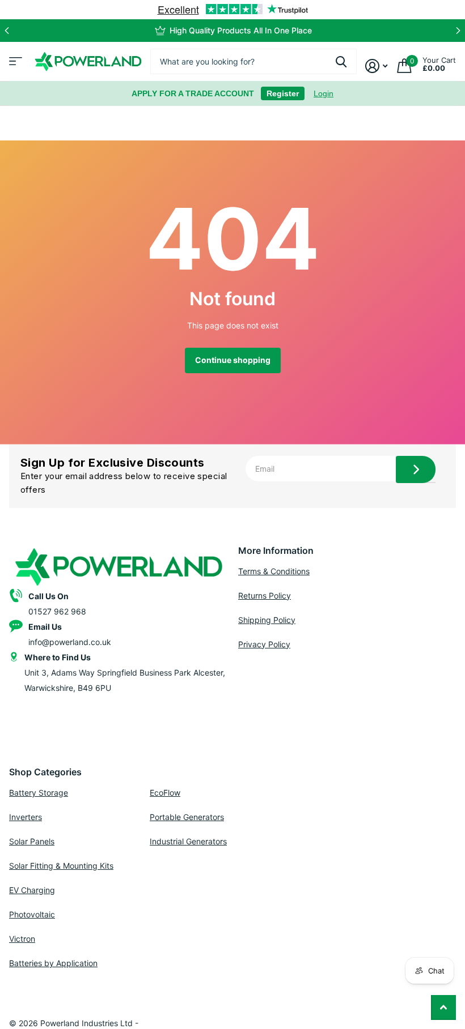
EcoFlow (165, 792)
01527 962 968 (57, 611)
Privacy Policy (264, 644)
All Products (14, 65)
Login (323, 93)
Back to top (443, 1007)
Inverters (25, 817)
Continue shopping (232, 360)
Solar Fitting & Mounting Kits (61, 865)
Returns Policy (264, 595)
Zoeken (341, 61)
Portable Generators (187, 817)
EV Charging (32, 890)
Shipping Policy (266, 620)
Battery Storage (38, 792)
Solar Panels (31, 841)
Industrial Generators (188, 841)
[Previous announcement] (7, 30)
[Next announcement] (458, 30)
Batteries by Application (53, 963)
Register (283, 93)
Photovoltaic (32, 914)
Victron (22, 938)
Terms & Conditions (274, 571)
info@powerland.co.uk (69, 642)
